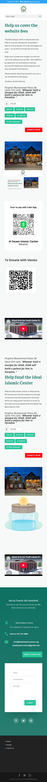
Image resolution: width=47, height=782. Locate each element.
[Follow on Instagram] (31, 720)
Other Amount (13, 122)
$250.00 (30, 109)
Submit (30, 703)
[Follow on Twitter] (23, 720)
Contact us (10, 748)
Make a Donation (32, 654)
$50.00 (9, 109)
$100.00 (19, 109)
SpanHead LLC (32, 779)
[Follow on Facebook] (16, 720)
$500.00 (9, 115)
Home (8, 741)
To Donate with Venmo (21, 260)
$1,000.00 (21, 115)
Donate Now (33, 130)
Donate (9, 745)
